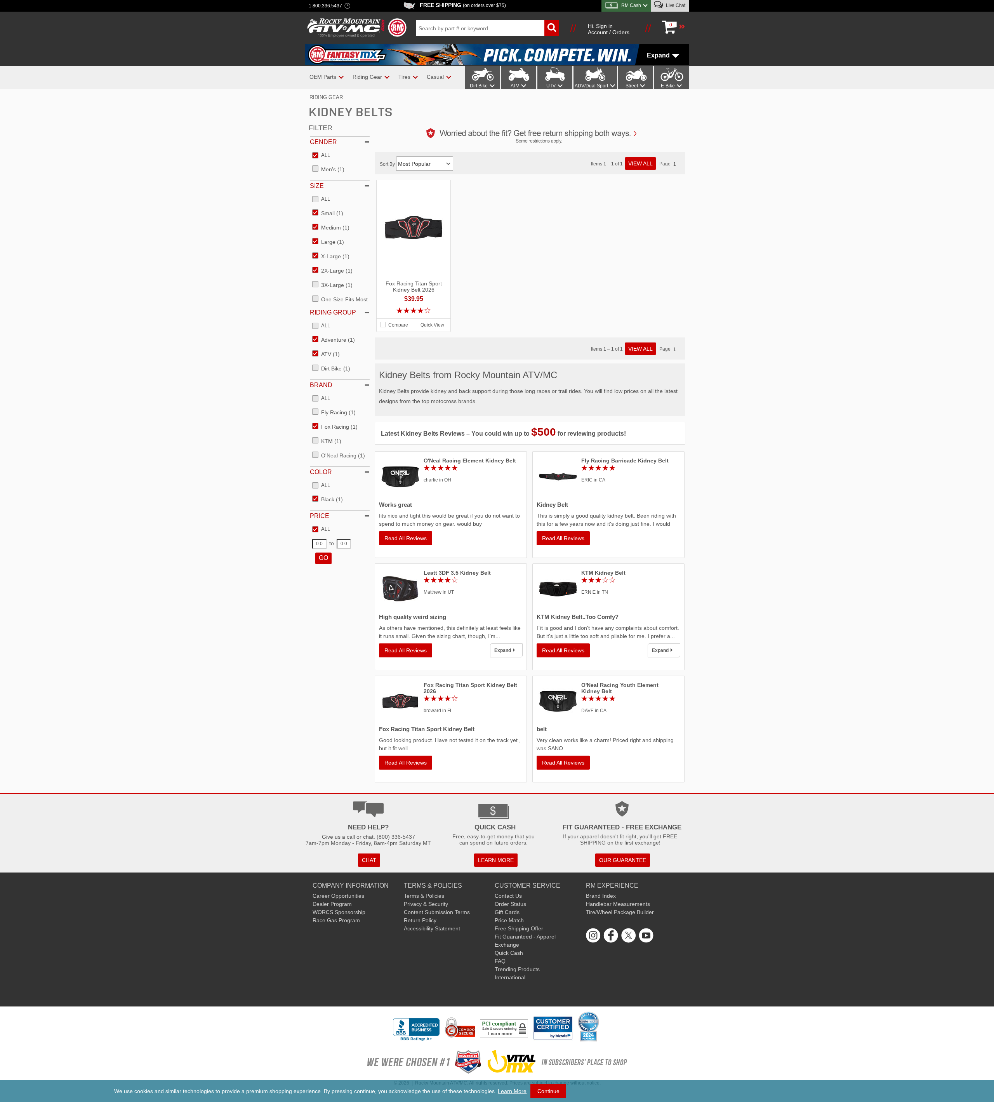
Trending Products (517, 969)
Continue (548, 1091)
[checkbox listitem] (321, 155)
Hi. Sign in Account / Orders (608, 29)
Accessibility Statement (432, 928)
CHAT (369, 860)
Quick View (432, 325)
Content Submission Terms (437, 912)
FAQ (500, 961)
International (510, 977)
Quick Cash (509, 953)
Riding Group (333, 312)
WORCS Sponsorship (339, 912)
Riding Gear (326, 97)
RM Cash (631, 5)
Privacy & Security (426, 904)
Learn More (512, 1091)
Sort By (388, 164)
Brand (321, 385)
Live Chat (675, 5)
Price (319, 516)
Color (321, 472)
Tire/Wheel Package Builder (620, 912)
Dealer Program (332, 904)
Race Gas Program (336, 920)
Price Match (509, 920)
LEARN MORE (496, 860)
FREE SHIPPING (463, 5)
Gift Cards (507, 912)
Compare (398, 325)
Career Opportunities (338, 896)
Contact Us (508, 896)
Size (317, 186)
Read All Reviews (405, 538)
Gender (323, 142)
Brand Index (601, 896)
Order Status (510, 904)
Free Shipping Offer (519, 928)
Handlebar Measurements (618, 904)
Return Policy (420, 920)
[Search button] (551, 28)
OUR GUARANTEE (622, 860)
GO (323, 557)
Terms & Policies (424, 896)
